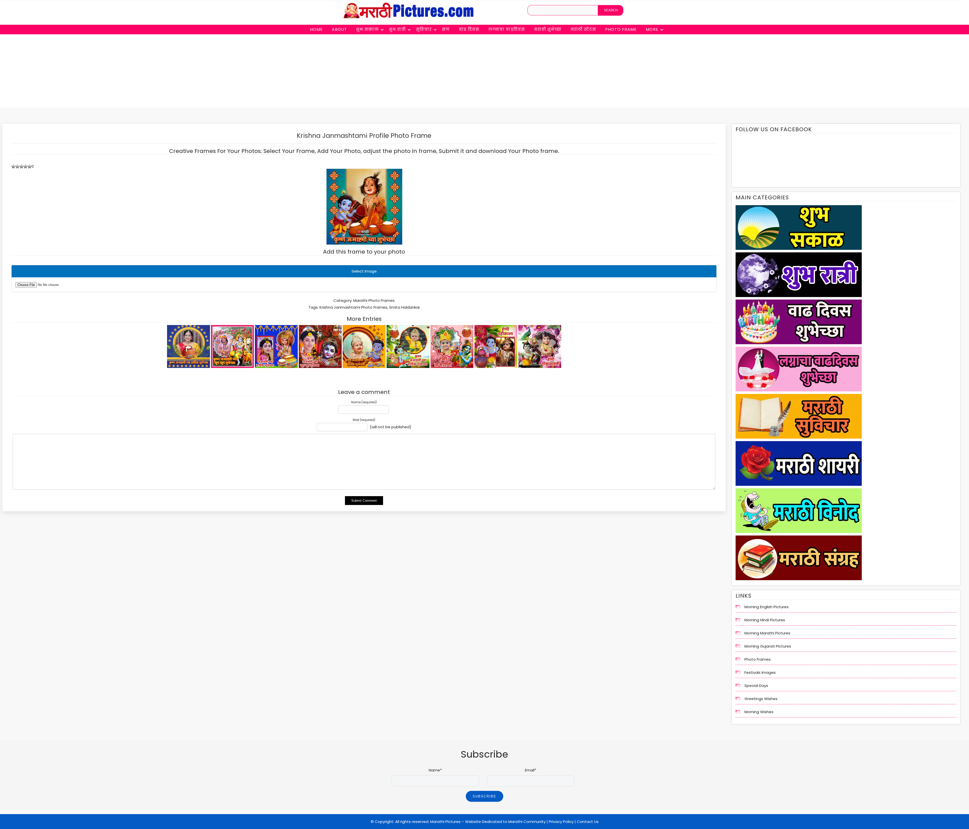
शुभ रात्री (397, 29)
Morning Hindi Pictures (764, 620)
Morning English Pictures (766, 606)
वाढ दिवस (469, 29)
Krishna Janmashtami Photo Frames (353, 307)
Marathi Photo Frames (374, 300)
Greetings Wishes (760, 698)
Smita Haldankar (404, 307)
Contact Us (588, 821)
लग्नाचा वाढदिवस (506, 29)
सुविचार (424, 29)
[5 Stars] (30, 167)
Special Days (756, 685)
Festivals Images (760, 672)
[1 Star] (13, 167)
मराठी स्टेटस (583, 29)
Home (316, 29)
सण (446, 29)
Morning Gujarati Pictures (767, 646)
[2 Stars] (17, 167)
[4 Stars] (25, 167)
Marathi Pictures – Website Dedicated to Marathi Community (488, 821)
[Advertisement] (484, 72)
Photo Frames (757, 659)
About (339, 29)
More (652, 29)
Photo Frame (621, 29)
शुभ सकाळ (367, 29)
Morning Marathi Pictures (767, 633)
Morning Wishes (758, 711)
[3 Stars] (21, 167)
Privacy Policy (561, 821)
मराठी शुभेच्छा (547, 29)
